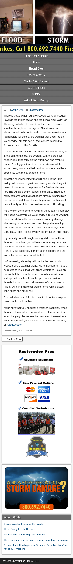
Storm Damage (36, 87)
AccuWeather (14, 324)
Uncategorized (36, 110)
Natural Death (36, 68)
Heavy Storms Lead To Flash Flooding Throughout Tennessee (36, 540)
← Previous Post (12, 339)
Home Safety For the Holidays (19, 529)
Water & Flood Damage (36, 100)
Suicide (36, 94)
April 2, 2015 (17, 110)
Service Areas (35, 75)
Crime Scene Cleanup (36, 56)
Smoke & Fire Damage (36, 81)
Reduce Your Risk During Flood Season (24, 534)
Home (36, 62)
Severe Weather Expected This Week (23, 524)
